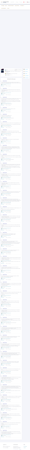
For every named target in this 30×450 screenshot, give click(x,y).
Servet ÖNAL (3, 150)
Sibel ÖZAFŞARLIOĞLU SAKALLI (6, 245)
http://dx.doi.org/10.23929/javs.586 (6, 434)
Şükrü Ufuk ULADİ (4, 126)
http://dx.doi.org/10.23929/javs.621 (6, 251)
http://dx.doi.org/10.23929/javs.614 (6, 295)
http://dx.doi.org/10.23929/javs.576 (6, 168)
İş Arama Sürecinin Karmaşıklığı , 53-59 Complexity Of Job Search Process (6, 116)
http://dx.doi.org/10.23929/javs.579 (6, 109)
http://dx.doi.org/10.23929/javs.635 (6, 244)
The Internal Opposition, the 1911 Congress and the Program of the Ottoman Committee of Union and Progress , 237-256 (10, 250)
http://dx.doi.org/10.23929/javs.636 (6, 371)
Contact (8, 8)
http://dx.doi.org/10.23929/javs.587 (6, 193)
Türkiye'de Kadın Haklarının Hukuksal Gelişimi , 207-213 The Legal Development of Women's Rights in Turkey (8, 234)
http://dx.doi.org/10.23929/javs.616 (6, 270)
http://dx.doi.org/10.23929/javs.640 (6, 380)
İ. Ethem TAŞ (3, 347)
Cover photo (26, 69)
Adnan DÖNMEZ (4, 211)
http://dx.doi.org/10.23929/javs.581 (6, 277)
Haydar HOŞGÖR (4, 390)
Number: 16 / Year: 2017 (18, 69)
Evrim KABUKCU (4, 84)
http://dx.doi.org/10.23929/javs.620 (6, 286)
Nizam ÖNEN (3, 252)
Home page (2, 5)
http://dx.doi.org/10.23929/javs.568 (6, 149)
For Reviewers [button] (22, 5)
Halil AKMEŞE (3, 331)
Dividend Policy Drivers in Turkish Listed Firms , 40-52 (8, 108)
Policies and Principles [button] (11, 5)
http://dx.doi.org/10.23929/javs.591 (6, 210)
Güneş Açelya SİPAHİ (4, 134)
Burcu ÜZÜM (3, 356)
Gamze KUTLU (4, 400)
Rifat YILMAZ (3, 93)
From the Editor (26, 75)
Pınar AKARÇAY (4, 186)
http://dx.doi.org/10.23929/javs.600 (6, 92)
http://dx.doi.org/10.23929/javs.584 (6, 125)
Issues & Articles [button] (17, 5)
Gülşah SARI (3, 278)
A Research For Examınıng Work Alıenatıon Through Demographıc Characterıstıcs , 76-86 (10, 139)
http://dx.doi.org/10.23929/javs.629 (6, 363)
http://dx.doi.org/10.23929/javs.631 (6, 304)
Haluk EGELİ (3, 426)
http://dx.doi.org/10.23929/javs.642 (6, 330)
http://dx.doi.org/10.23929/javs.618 (6, 235)
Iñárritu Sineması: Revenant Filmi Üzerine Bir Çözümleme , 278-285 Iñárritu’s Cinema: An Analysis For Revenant (10, 276)
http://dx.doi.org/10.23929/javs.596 (6, 219)
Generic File (26, 71)
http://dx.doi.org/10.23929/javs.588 (6, 202)
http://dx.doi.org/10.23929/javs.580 (6, 117)
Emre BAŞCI (3, 287)
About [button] (6, 5)
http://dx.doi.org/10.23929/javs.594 (6, 133)
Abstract (3, 94)
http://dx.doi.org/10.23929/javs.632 (6, 260)
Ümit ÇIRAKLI (3, 322)
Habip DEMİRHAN (4, 372)
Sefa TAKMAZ (4, 110)
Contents (26, 73)
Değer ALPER (3, 194)
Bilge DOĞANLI (4, 435)
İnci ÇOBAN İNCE (4, 236)
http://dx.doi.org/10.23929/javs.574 (6, 158)
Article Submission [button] (3, 8)
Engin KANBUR (4, 141)
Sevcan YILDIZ (4, 159)
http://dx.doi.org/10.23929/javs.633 (6, 408)
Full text (7, 94)
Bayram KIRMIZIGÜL (4, 261)
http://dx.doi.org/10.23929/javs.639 (6, 399)
